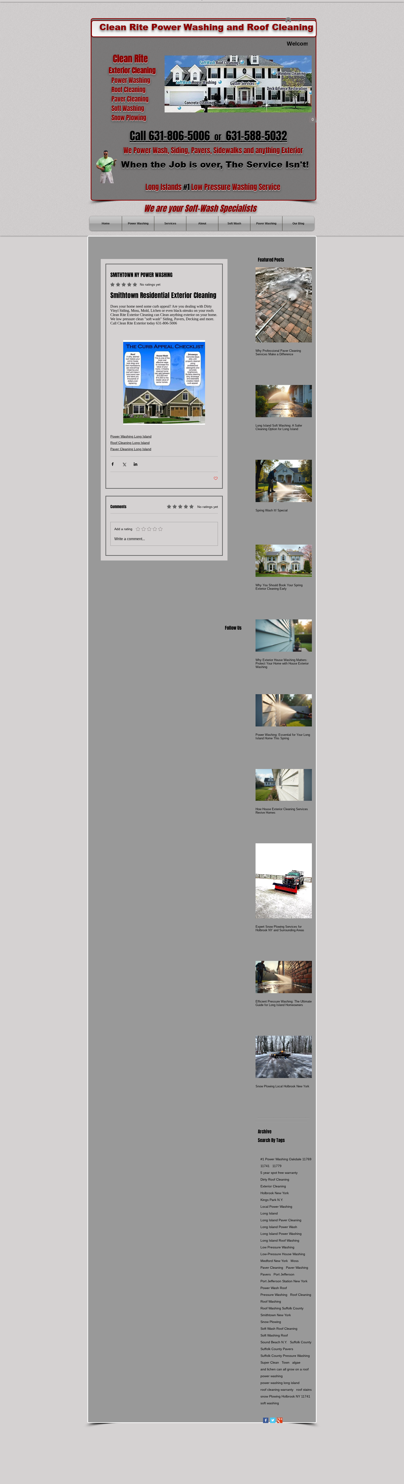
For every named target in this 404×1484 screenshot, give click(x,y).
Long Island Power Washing (281, 1234)
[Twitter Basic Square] (272, 1420)
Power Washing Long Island (131, 435)
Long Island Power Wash (278, 1227)
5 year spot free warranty (279, 1173)
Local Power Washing (276, 1206)
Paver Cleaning (271, 1267)
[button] (313, 118)
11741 (265, 1166)
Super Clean (269, 1362)
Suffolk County (300, 1342)
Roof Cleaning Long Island (130, 441)
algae (296, 1362)
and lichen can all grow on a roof (284, 1369)
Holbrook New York (274, 1193)
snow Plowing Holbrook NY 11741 (285, 1396)
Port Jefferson (284, 1274)
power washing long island (279, 1383)
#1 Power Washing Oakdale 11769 (285, 1159)
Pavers (265, 1274)
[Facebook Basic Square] (265, 1420)
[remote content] (164, 314)
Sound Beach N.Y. (273, 1342)
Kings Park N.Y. (271, 1200)
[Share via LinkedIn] (135, 463)
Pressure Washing (273, 1295)
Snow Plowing (270, 1322)
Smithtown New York (275, 1315)
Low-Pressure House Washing (282, 1254)
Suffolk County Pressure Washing (285, 1356)
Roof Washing (270, 1301)
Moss (295, 1261)
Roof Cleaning (300, 1295)
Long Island (269, 1213)
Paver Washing (297, 1267)
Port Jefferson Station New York (283, 1281)
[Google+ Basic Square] (279, 1420)
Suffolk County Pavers (276, 1349)
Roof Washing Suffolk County (281, 1308)
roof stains (304, 1389)
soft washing (269, 1403)
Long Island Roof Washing (279, 1240)
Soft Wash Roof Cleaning (278, 1328)
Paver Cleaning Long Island (130, 448)
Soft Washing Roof (274, 1335)
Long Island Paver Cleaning (280, 1220)
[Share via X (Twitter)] (124, 463)
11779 (276, 1166)
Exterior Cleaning (273, 1186)
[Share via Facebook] (112, 463)
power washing (271, 1376)
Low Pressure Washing (277, 1247)
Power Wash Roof (273, 1288)
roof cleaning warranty (276, 1389)
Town (285, 1362)
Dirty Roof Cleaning (274, 1179)
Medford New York (274, 1261)
